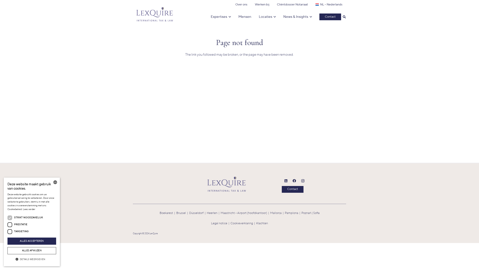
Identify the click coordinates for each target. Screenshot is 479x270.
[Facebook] (294, 181)
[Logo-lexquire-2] (226, 184)
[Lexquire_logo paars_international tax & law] (155, 13)
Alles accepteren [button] (32, 241)
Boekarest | (168, 213)
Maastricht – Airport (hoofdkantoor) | (245, 213)
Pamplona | (293, 213)
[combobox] (55, 182)
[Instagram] (303, 181)
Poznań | (307, 213)
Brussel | (182, 213)
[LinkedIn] (286, 181)
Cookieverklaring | (243, 223)
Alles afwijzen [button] (32, 251)
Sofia (316, 213)
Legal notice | (221, 223)
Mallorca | (277, 213)
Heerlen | (214, 213)
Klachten (262, 223)
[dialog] (32, 222)
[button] (344, 17)
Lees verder (29, 209)
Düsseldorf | (198, 213)
